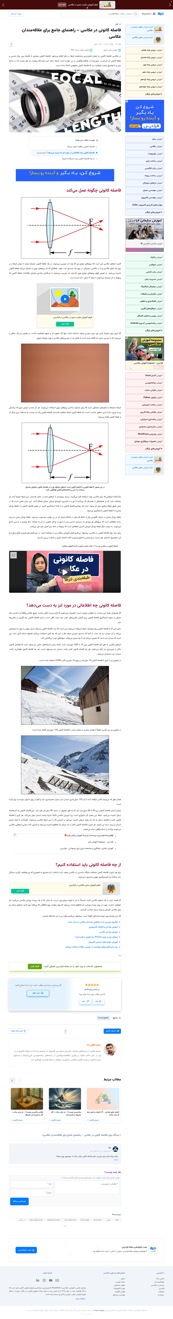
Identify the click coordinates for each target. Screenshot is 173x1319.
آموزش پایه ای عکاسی (108, 932)
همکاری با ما (159, 1281)
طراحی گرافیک (120, 1291)
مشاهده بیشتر (80, 1299)
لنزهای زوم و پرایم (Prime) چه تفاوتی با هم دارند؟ (96, 937)
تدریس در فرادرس (157, 1285)
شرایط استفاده (99, 1310)
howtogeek (103, 1018)
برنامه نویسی (120, 1281)
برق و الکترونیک (119, 1288)
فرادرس (161, 1288)
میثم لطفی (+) (94, 1045)
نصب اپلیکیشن (24, 1250)
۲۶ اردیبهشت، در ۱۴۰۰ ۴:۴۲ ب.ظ (100, 1151)
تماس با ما (160, 1278)
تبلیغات (161, 1291)
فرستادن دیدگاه (19, 1201)
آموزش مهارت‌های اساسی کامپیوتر (103, 942)
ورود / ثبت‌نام (16, 13)
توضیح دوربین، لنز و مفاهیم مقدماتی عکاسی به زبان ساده (93, 922)
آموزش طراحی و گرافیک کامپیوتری (103, 927)
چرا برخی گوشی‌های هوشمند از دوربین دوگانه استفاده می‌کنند (91, 947)
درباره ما (161, 1295)
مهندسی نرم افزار (119, 1295)
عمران (123, 1278)
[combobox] (98, 14)
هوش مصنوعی (119, 1285)
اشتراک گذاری (111, 1031)
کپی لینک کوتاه (17, 1031)
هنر (116, 24)
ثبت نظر (36, 993)
